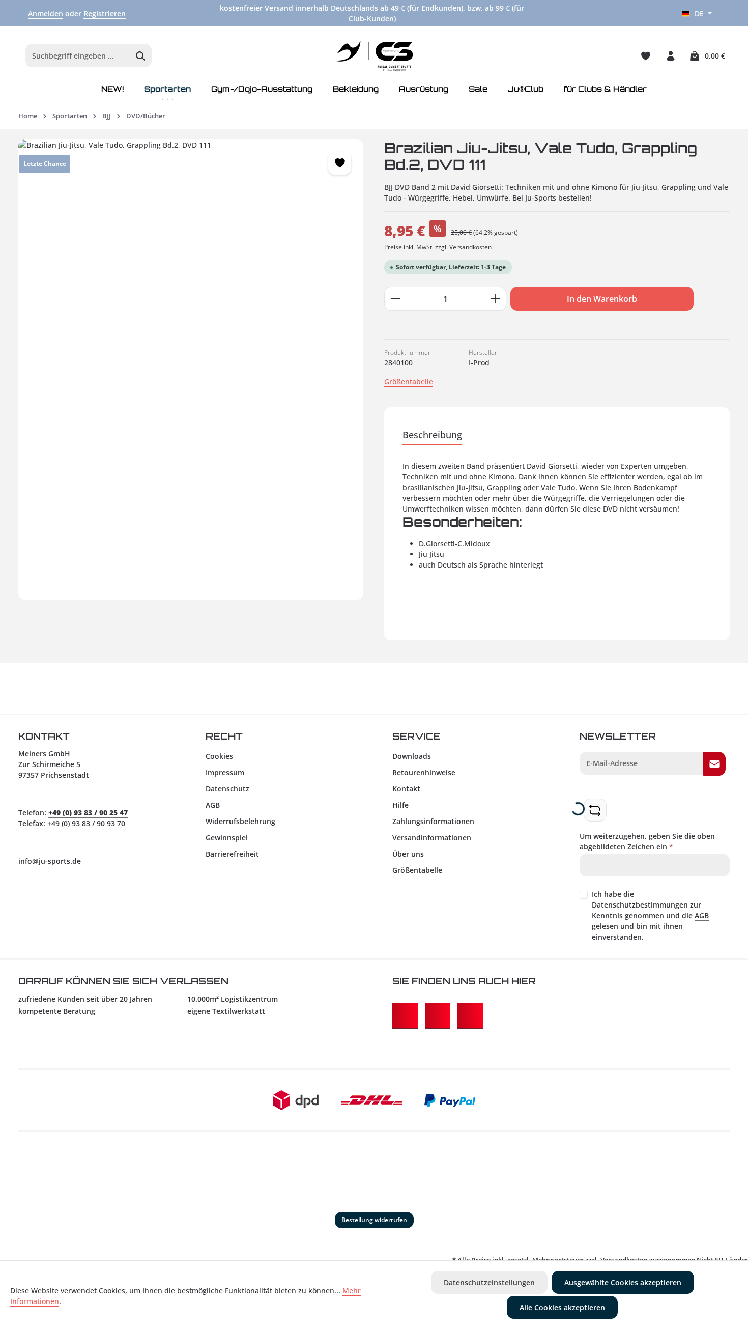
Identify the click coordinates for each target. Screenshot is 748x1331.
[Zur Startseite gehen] (374, 56)
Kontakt (406, 789)
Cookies (219, 756)
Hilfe (400, 805)
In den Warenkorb (602, 298)
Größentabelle (408, 381)
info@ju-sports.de (49, 861)
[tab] (432, 435)
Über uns (408, 854)
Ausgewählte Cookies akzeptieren (622, 1282)
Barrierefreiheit (232, 854)
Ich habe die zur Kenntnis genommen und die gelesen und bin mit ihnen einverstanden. (650, 915)
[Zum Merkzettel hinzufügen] (339, 163)
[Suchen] (141, 56)
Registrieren (104, 13)
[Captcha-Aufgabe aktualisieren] (595, 810)
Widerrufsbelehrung (240, 821)
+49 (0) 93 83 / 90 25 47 (88, 812)
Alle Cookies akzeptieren (562, 1307)
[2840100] (190, 369)
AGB (213, 805)
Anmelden (45, 13)
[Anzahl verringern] (395, 299)
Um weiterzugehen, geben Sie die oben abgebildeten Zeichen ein (647, 841)
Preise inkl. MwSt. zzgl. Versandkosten (438, 247)
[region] (191, 369)
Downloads (411, 756)
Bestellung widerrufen (374, 1219)
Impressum (225, 772)
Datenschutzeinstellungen (489, 1282)
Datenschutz (227, 789)
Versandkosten (623, 1259)
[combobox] (77, 56)
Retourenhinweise (423, 772)
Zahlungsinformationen (433, 821)
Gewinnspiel (227, 837)
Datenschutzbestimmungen (640, 905)
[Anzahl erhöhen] (495, 299)
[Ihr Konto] (670, 55)
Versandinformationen (431, 837)
